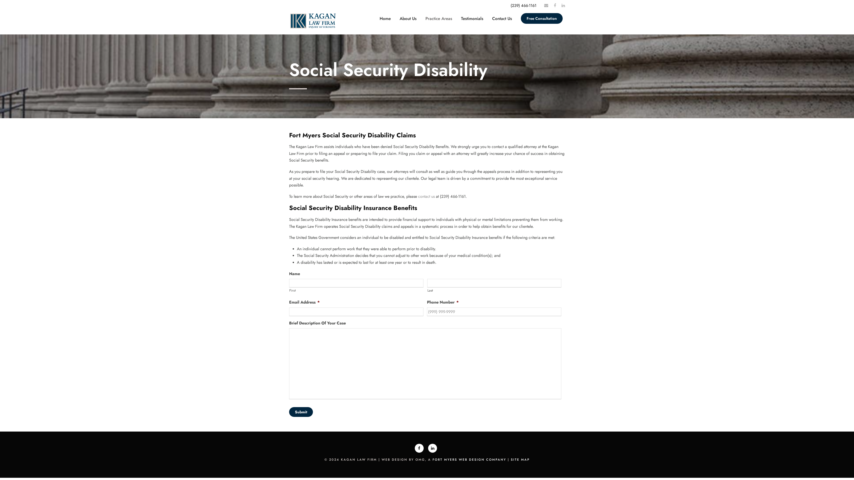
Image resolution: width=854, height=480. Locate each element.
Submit (301, 412)
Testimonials (472, 19)
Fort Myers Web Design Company (469, 459)
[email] (846, 234)
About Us (408, 19)
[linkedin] (846, 217)
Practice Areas (438, 19)
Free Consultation (542, 18)
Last (430, 290)
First (292, 290)
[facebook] (846, 226)
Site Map (520, 459)
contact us (426, 196)
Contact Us (502, 19)
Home (385, 19)
